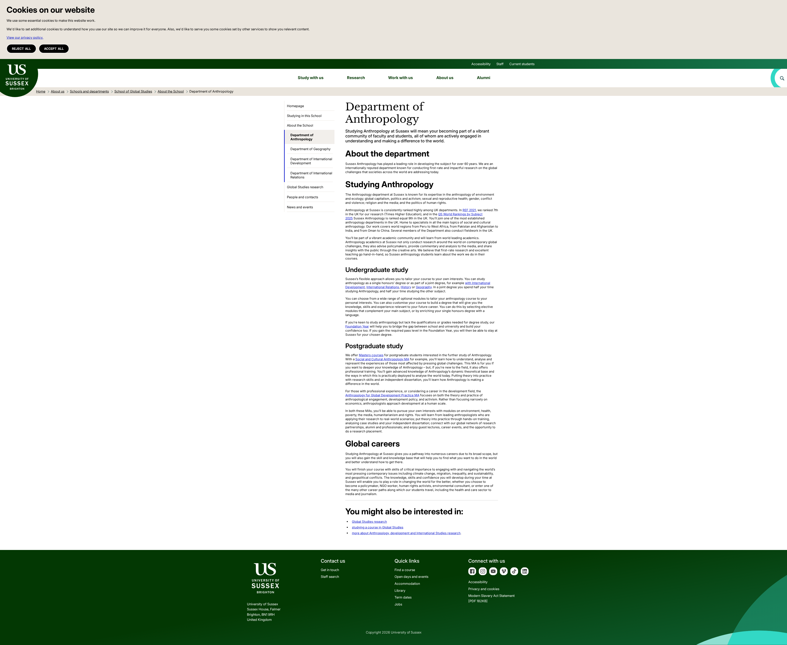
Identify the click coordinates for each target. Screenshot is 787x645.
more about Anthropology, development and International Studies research (406, 533)
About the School (300, 125)
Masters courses (371, 355)
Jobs (398, 604)
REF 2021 (469, 210)
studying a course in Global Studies (377, 527)
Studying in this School (304, 116)
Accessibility (481, 64)
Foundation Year (357, 326)
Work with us (400, 77)
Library (400, 590)
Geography (424, 287)
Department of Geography (310, 149)
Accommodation (407, 584)
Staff (500, 64)
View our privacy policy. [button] (25, 37)
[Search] (779, 78)
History (406, 287)
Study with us (311, 77)
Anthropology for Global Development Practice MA (382, 395)
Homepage (295, 106)
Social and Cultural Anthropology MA (382, 359)
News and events (300, 207)
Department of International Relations (311, 175)
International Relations (382, 287)
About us (445, 77)
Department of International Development (311, 161)
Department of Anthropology (301, 137)
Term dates (403, 597)
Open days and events (411, 577)
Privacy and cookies (483, 589)
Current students (522, 64)
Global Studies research (369, 522)
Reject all (21, 49)
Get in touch (330, 570)
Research (356, 77)
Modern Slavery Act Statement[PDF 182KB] (491, 598)
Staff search (330, 577)
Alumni (483, 77)
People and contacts (302, 197)
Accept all (54, 49)
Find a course (405, 570)
